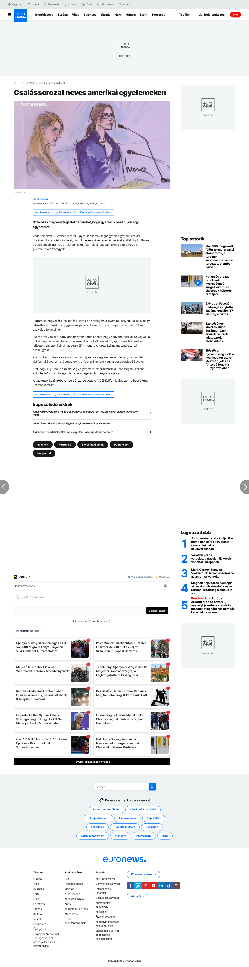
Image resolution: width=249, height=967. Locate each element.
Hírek (22, 83)
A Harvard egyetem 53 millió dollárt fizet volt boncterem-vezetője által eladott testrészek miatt (85, 413)
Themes (38, 872)
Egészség (158, 14)
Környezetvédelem (92, 835)
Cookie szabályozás (107, 897)
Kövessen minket (75, 898)
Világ (75, 14)
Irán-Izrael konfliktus (106, 809)
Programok (39, 923)
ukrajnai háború (98, 818)
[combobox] (138, 4)
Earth (143, 14)
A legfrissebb (44, 14)
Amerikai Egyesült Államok (51, 83)
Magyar (15, 4)
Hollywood (44, 453)
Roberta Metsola (125, 826)
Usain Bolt (152, 826)
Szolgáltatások (73, 872)
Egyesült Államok (93, 444)
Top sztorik (192, 239)
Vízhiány (120, 835)
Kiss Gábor (42, 199)
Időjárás (69, 888)
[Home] (15, 83)
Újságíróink (39, 929)
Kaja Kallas (154, 818)
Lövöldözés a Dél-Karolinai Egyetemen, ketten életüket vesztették (72, 423)
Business (89, 14)
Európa (63, 14)
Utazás (105, 14)
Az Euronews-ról (105, 878)
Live (235, 14)
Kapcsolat (101, 911)
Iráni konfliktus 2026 (143, 809)
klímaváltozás (127, 818)
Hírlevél (136, 896)
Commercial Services (108, 883)
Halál (165, 835)
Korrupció (65, 444)
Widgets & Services (76, 908)
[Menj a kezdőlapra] (20, 15)
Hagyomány (143, 835)
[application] (92, 145)
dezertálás (97, 826)
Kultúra (131, 14)
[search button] (120, 4)
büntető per (121, 444)
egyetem (42, 444)
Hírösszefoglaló (74, 883)
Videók (37, 918)
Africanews (71, 913)
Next (118, 14)
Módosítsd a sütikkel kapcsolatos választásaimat (108, 934)
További (100, 872)
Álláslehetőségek (106, 916)
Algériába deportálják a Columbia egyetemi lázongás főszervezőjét (73, 432)
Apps (68, 903)
